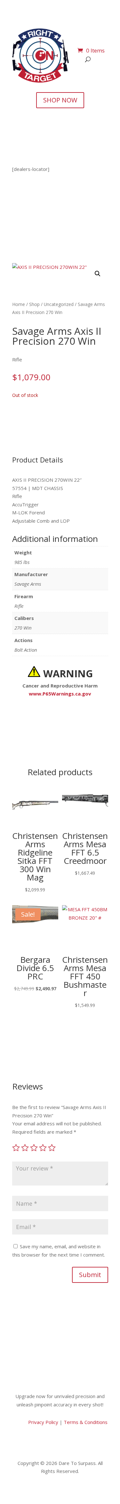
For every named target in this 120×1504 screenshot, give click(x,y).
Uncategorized (59, 304)
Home (18, 304)
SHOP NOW (60, 100)
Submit (90, 1274)
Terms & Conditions (86, 1422)
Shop (34, 304)
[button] (97, 273)
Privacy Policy (42, 1422)
